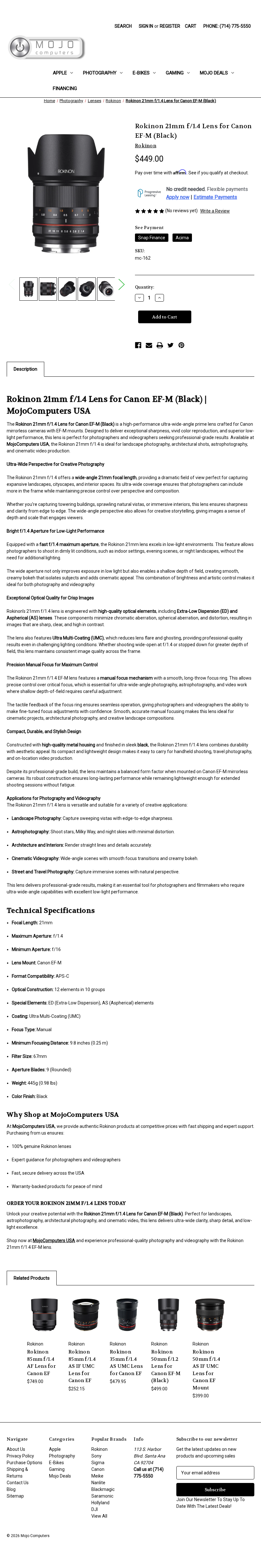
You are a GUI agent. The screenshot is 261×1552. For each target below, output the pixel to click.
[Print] (160, 345)
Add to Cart (44, 1322)
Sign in (146, 26)
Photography (99, 73)
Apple (60, 73)
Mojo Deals (214, 73)
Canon (97, 1469)
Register (170, 26)
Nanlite (98, 1482)
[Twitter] (170, 345)
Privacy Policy (20, 1455)
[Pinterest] (181, 345)
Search (123, 26)
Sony (96, 1455)
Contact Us (18, 1482)
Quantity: (144, 287)
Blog (11, 1489)
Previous (11, 284)
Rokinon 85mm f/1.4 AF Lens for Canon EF (41, 1363)
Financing (65, 88)
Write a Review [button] (215, 210)
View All (99, 1516)
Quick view (44, 1307)
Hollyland (100, 1502)
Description (25, 369)
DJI (94, 1509)
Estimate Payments (215, 197)
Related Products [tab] (32, 1278)
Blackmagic (103, 1489)
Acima (182, 237)
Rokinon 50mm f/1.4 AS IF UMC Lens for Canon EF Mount (207, 1370)
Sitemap (15, 1496)
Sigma (97, 1462)
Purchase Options (24, 1462)
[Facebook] (138, 345)
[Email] (149, 345)
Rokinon (99, 1449)
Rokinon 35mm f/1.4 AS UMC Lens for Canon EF (126, 1363)
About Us (16, 1449)
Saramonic (102, 1496)
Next (121, 284)
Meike (97, 1476)
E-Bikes (141, 73)
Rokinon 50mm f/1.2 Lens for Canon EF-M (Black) (166, 1366)
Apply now (177, 197)
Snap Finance (151, 237)
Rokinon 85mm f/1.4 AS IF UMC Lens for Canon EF (82, 1366)
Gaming (175, 73)
